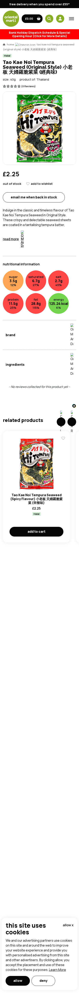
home (10, 44)
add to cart (36, 531)
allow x (68, 925)
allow (17, 980)
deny (43, 980)
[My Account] (60, 19)
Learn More (57, 969)
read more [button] (11, 239)
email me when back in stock (34, 197)
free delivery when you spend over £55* (39, 4)
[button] (32, 18)
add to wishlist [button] (42, 184)
